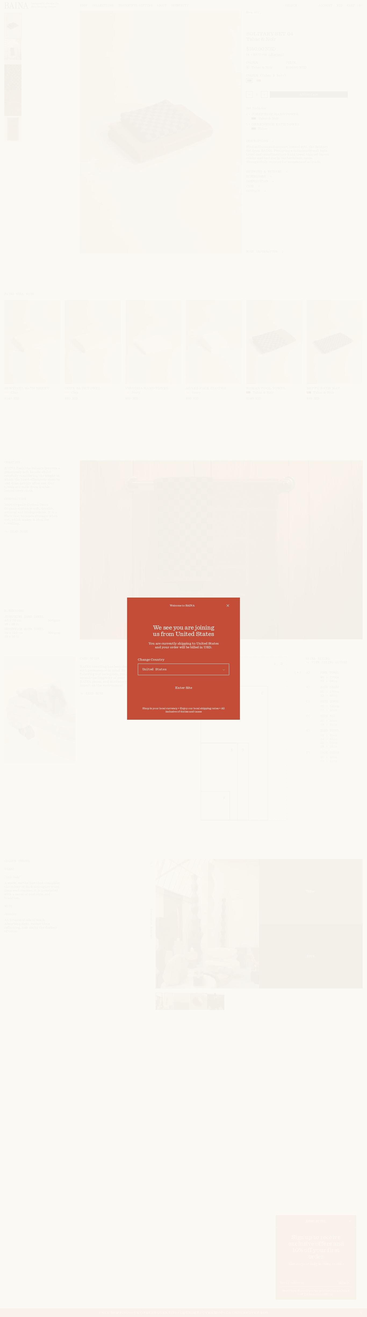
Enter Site (183, 687)
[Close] (227, 605)
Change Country (151, 659)
